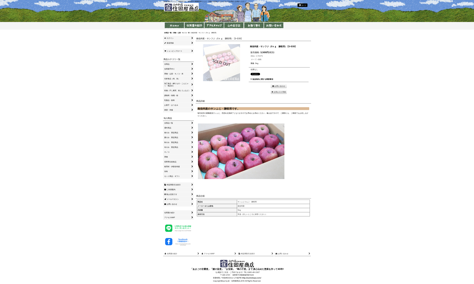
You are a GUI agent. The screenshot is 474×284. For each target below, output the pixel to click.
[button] (279, 92)
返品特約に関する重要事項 (262, 79)
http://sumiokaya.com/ (251, 278)
